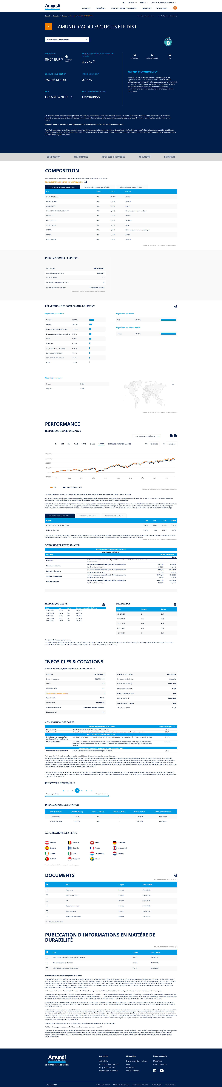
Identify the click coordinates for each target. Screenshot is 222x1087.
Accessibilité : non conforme (140, 1084)
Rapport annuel (70, 911)
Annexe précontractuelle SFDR (63, 963)
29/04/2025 (155, 957)
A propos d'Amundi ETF (109, 1064)
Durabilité (169, 157)
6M (69, 444)
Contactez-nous (160, 1064)
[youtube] (162, 1071)
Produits (86, 8)
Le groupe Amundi (107, 1067)
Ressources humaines (108, 1070)
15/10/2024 (155, 963)
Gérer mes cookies (170, 1084)
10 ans (101, 444)
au (164, 444)
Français (121, 890)
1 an (76, 444)
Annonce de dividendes (73, 916)
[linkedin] (154, 1071)
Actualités (103, 1061)
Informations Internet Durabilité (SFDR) (66, 968)
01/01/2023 (155, 968)
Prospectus (69, 890)
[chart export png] (175, 436)
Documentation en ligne (136, 1061)
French (135, 957)
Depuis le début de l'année (119, 444)
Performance (81, 157)
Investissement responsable (124, 8)
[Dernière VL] (62, 58)
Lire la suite (132, 91)
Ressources (162, 8)
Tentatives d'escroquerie (103, 1084)
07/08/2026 (146, 890)
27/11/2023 (146, 916)
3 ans (84, 444)
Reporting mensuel (71, 895)
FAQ (128, 1064)
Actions (64, 16)
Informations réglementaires (121, 1084)
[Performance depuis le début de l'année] (94, 61)
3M (62, 444)
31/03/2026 (146, 906)
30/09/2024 (146, 911)
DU (146, 444)
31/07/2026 (146, 895)
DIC (67, 900)
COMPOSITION (53, 157)
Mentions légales (156, 1084)
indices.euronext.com (97, 287)
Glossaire (130, 1067)
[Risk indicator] (74, 783)
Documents (144, 157)
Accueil (47, 16)
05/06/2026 (146, 900)
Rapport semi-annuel (72, 906)
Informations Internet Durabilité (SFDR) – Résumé (69, 957)
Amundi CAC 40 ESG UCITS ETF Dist (81, 16)
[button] (168, 16)
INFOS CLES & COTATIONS (113, 157)
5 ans (92, 444)
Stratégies (101, 8)
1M (56, 444)
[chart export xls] (171, 436)
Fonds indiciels (132, 1070)
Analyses (147, 8)
